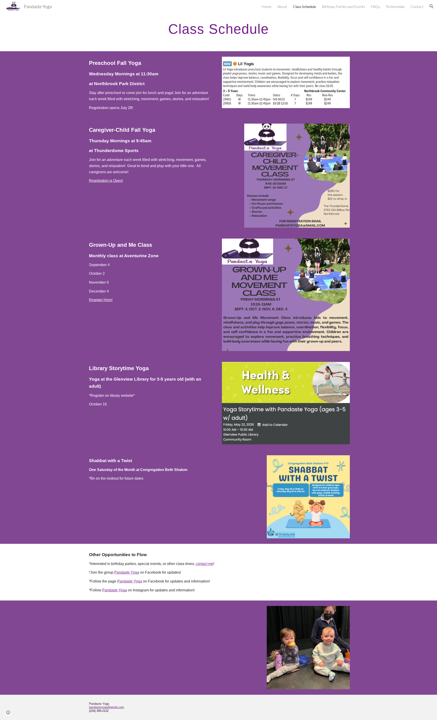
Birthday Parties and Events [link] (343, 6)
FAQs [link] (375, 6)
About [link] (282, 6)
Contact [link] (417, 6)
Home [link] (267, 6)
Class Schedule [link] (304, 6)
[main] (218, 28)
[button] (431, 6)
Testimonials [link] (395, 6)
